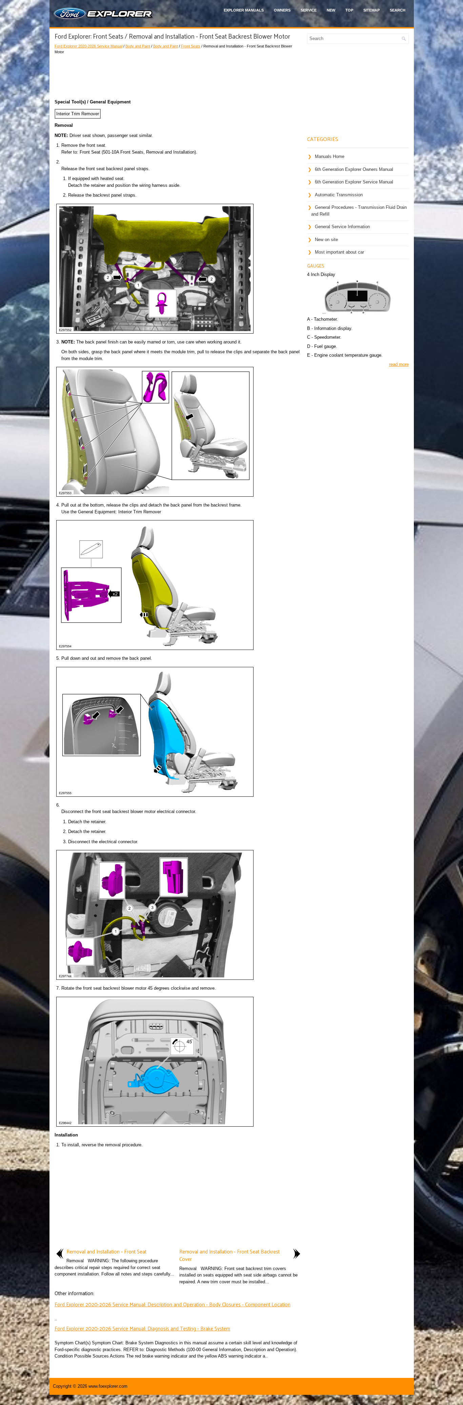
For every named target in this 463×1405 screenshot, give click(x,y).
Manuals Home (329, 156)
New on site (326, 239)
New (331, 10)
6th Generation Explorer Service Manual (354, 181)
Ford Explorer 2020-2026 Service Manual (88, 46)
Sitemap (371, 10)
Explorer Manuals (244, 10)
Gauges (315, 266)
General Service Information (342, 226)
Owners (282, 10)
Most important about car (339, 252)
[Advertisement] (178, 75)
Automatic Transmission (339, 194)
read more (399, 364)
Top (349, 10)
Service (309, 10)
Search (397, 10)
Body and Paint (137, 46)
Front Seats (190, 46)
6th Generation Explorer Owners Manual (354, 169)
